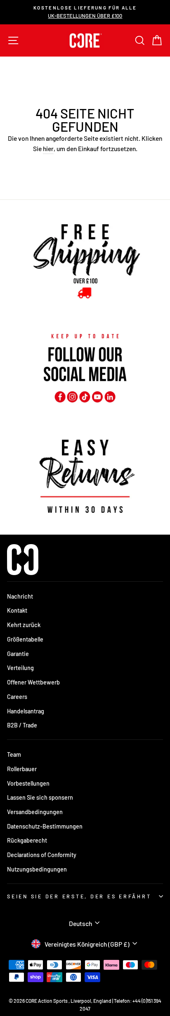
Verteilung (20, 667)
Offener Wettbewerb (33, 682)
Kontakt (17, 610)
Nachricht (20, 596)
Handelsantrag (25, 711)
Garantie (18, 653)
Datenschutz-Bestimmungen (45, 826)
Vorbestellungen (28, 783)
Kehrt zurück (23, 624)
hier (48, 148)
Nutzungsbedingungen (37, 869)
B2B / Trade (22, 725)
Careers (17, 696)
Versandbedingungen (35, 811)
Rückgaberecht (27, 840)
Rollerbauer (22, 768)
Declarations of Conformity (41, 854)
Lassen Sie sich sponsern (40, 797)
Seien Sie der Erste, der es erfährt (79, 896)
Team (14, 754)
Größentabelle (25, 639)
